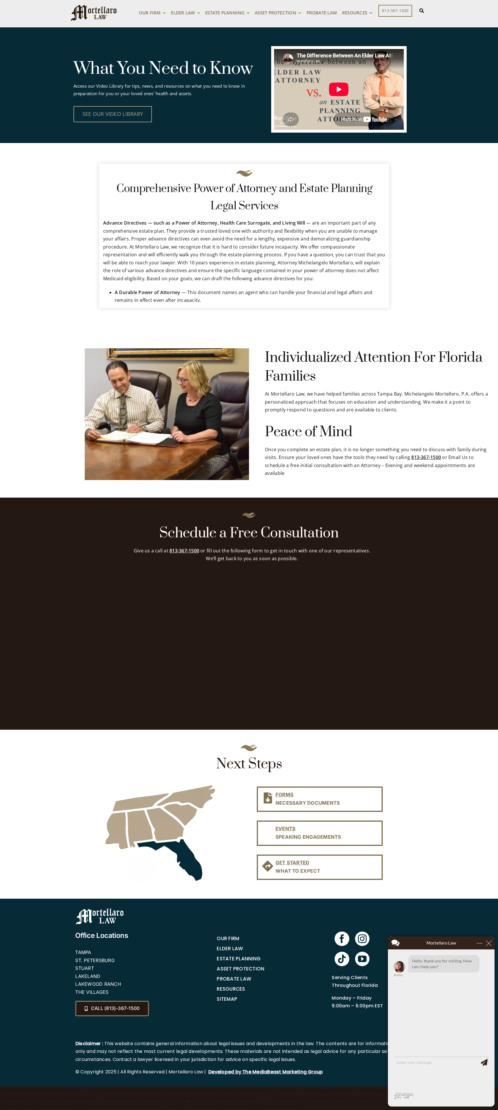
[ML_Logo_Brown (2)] (93, 3)
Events (285, 828)
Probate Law (234, 978)
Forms (284, 794)
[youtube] (362, 959)
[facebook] (342, 939)
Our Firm (228, 938)
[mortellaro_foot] (99, 910)
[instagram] (362, 939)
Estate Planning (239, 958)
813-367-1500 (426, 457)
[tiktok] (342, 959)
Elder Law (230, 948)
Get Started (293, 863)
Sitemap (227, 999)
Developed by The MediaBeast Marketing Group (265, 1071)
